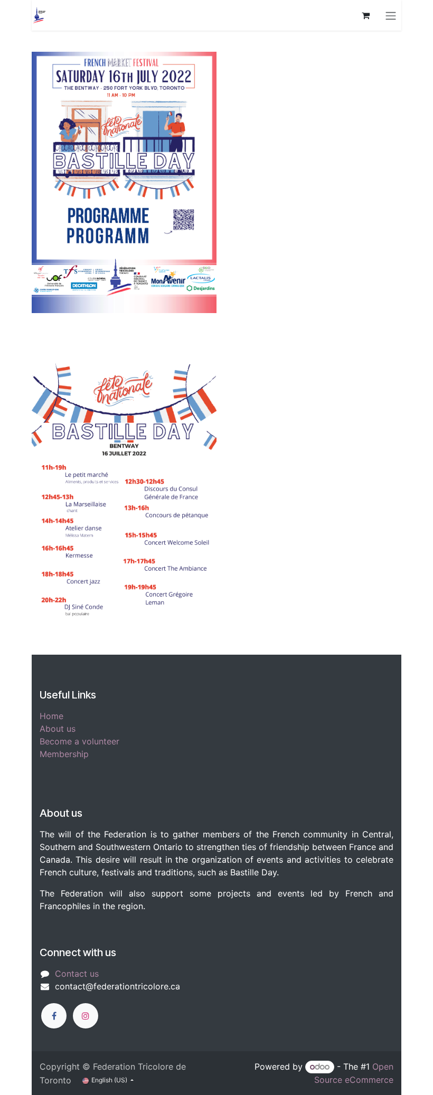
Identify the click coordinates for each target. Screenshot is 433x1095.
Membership (64, 754)
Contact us (77, 973)
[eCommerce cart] (365, 15)
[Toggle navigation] (390, 15)
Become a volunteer (79, 741)
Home (51, 716)
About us (58, 728)
